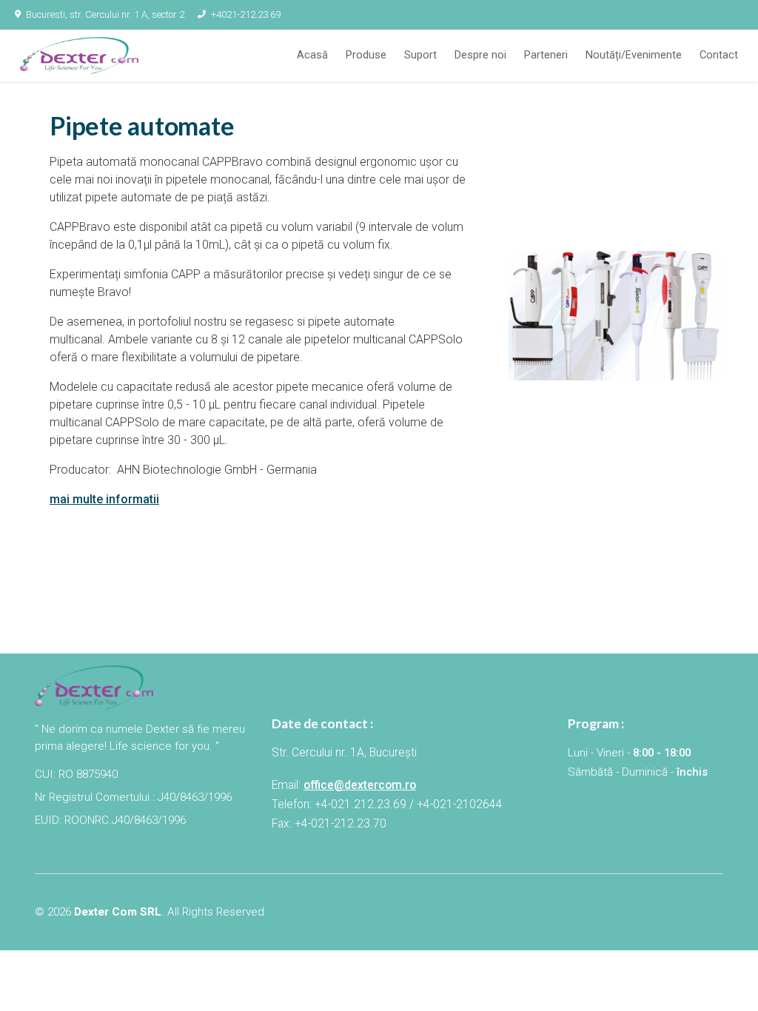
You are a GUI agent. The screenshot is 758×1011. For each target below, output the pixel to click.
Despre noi (480, 55)
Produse (366, 55)
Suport (420, 55)
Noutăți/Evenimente (634, 55)
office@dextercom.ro (359, 785)
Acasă (312, 55)
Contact (719, 55)
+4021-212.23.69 (246, 14)
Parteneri (546, 55)
